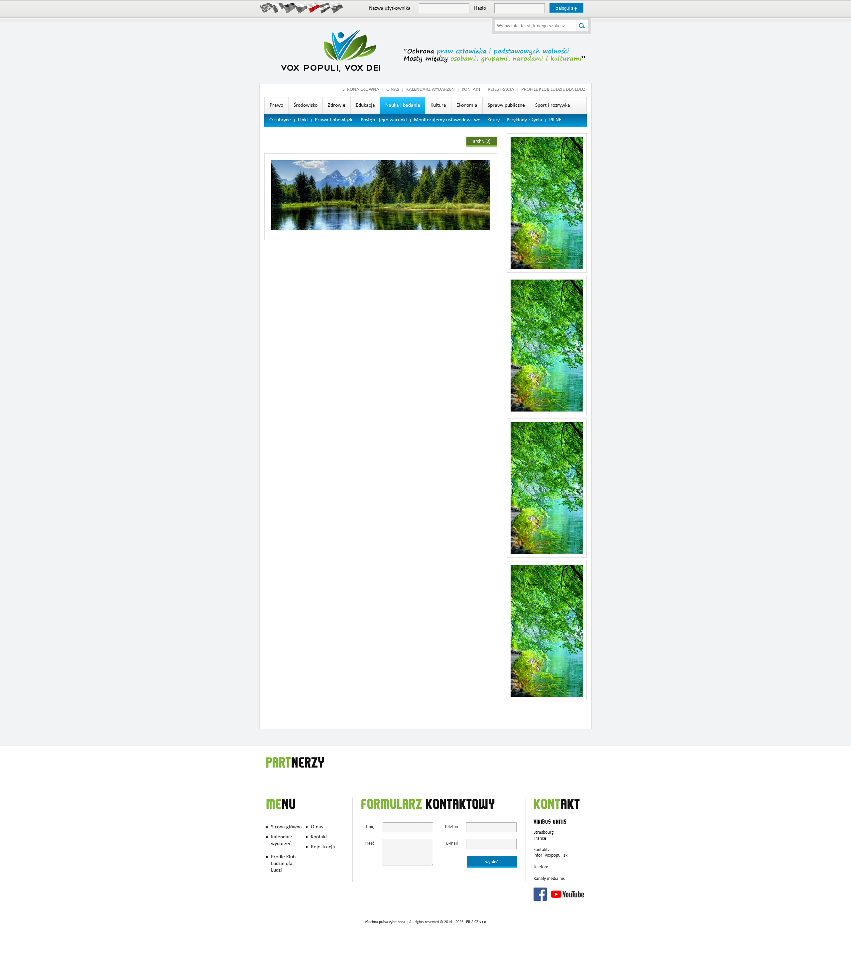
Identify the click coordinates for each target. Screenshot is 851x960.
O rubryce (280, 120)
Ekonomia (466, 106)
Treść (369, 843)
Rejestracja (501, 90)
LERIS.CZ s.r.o (475, 922)
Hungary (324, 7)
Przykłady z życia (524, 120)
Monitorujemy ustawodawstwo (447, 120)
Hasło (480, 9)
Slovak (336, 7)
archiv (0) (481, 141)
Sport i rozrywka (552, 106)
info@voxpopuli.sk (550, 855)
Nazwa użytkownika (390, 9)
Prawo (276, 106)
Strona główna (360, 90)
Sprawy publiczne (506, 106)
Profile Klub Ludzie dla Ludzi (554, 90)
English (266, 7)
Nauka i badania (402, 106)
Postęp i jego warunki (384, 120)
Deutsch (290, 7)
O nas (392, 90)
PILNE (555, 120)
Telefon (451, 827)
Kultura (438, 106)
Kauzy (493, 120)
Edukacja (365, 106)
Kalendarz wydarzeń (430, 90)
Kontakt (471, 90)
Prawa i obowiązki (334, 120)
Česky (301, 7)
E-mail (452, 843)
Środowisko (305, 106)
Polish (313, 7)
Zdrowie (336, 106)
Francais (278, 7)
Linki (303, 120)
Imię (370, 827)
